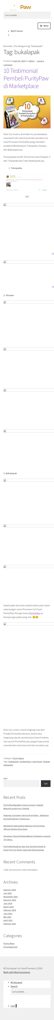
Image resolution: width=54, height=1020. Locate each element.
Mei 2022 (7, 917)
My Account (16, 982)
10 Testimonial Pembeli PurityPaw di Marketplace (26, 78)
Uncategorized (10, 947)
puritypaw (37, 761)
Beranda (7, 46)
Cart (14, 1005)
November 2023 (10, 896)
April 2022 (7, 920)
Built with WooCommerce (16, 972)
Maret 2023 (8, 907)
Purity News (18, 758)
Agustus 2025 (9, 889)
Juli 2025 (7, 893)
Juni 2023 (7, 903)
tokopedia (8, 765)
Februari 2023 (9, 910)
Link (27, 196)
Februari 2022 (9, 923)
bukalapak (13, 761)
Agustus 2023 (9, 900)
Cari (5, 778)
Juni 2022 (7, 913)
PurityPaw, (34, 613)
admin (31, 61)
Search (14, 986)
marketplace (25, 761)
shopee (46, 761)
